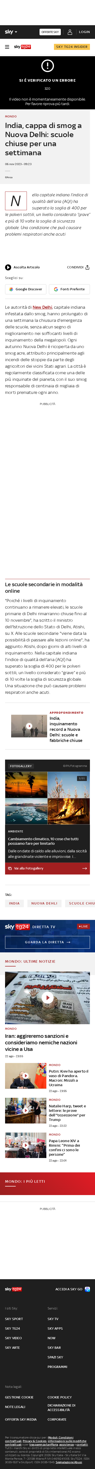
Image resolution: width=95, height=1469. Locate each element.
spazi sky (55, 1357)
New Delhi (42, 307)
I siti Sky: (11, 1308)
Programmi (57, 1367)
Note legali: (13, 1387)
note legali (15, 1407)
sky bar (54, 1348)
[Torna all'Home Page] (22, 46)
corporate (57, 1419)
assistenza (66, 1444)
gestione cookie (19, 1397)
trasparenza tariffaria (43, 1444)
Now (52, 1338)
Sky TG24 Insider (72, 47)
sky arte (12, 1348)
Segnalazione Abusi (69, 1462)
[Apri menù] (7, 46)
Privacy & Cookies (35, 1441)
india (14, 903)
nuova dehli (44, 903)
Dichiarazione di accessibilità (61, 1407)
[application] (22, 267)
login (84, 32)
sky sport (14, 1319)
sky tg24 (12, 1328)
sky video (13, 1338)
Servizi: (53, 1308)
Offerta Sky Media (20, 1419)
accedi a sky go (68, 1289)
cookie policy (60, 1397)
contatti (82, 1444)
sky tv (53, 1319)
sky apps (55, 1328)
